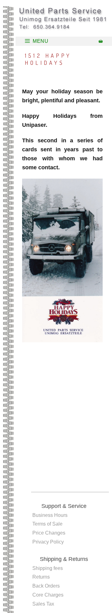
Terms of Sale (47, 523)
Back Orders (46, 586)
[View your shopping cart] (100, 41)
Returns (41, 577)
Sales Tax (43, 603)
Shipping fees (47, 568)
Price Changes (48, 532)
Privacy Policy (48, 541)
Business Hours (50, 515)
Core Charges (47, 594)
